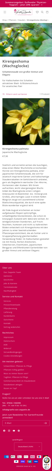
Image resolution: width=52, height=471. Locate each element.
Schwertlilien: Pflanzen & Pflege (18, 366)
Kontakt (7, 323)
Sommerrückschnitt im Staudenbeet (19, 381)
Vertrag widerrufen (12, 327)
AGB (5, 345)
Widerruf (7, 348)
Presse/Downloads (12, 305)
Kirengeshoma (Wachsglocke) (39, 20)
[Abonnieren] (45, 423)
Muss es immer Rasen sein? (16, 373)
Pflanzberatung (10, 308)
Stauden (21, 20)
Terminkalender (10, 287)
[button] (4, 12)
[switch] (47, 467)
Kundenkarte (9, 316)
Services (7, 301)
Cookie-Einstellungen (13, 356)
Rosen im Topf (10, 388)
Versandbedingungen (13, 352)
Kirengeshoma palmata (15, 148)
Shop (4, 20)
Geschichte (8, 280)
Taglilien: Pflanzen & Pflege (16, 377)
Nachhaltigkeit (10, 291)
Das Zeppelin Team (12, 272)
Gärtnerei (8, 276)
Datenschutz (9, 341)
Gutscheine (9, 319)
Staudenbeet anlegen (13, 384)
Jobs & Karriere (10, 283)
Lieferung (8, 312)
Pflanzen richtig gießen (14, 370)
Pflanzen (12, 20)
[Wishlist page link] (37, 12)
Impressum (9, 337)
